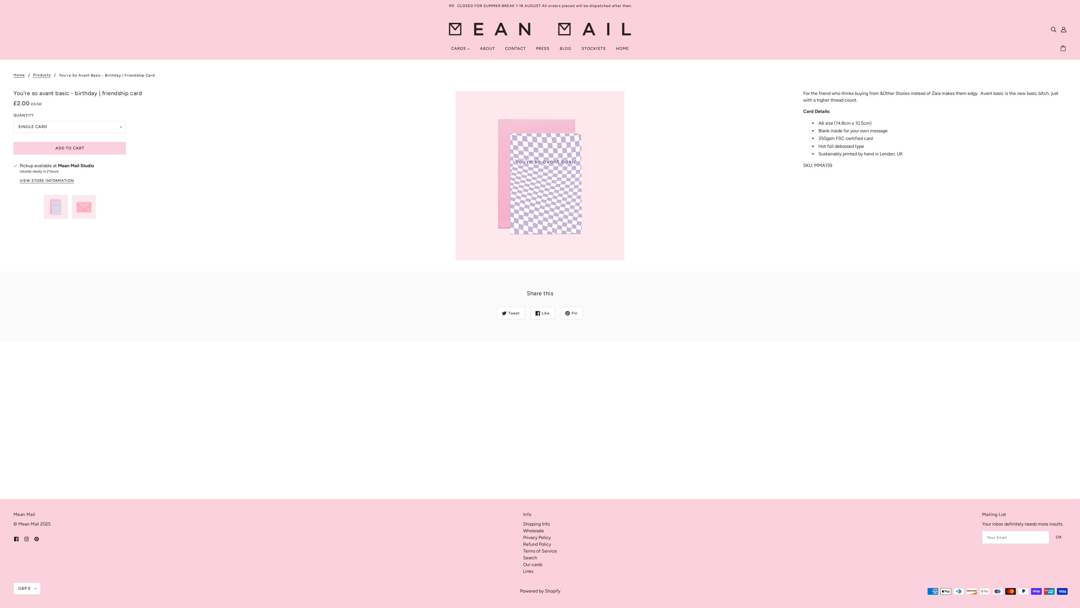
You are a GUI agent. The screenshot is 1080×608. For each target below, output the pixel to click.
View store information (47, 181)
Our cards (532, 564)
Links (528, 571)
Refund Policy (537, 544)
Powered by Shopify (540, 591)
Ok (1059, 537)
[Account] (1064, 29)
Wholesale (533, 530)
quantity (24, 115)
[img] (1053, 29)
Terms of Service (540, 551)
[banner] (540, 29)
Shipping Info (536, 524)
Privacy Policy (537, 537)
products (42, 75)
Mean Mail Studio (76, 165)
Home (19, 75)
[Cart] (1064, 48)
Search (530, 557)
